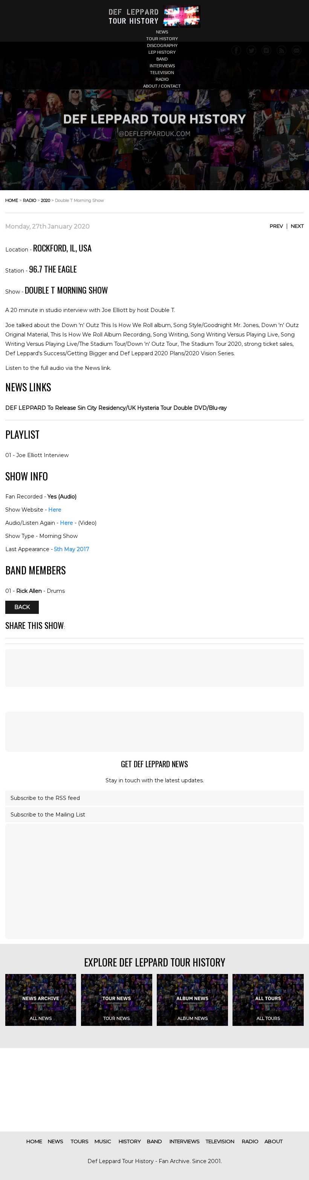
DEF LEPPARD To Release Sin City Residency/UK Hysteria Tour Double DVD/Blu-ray (116, 407)
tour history (162, 38)
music (103, 1141)
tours (80, 1141)
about (274, 1141)
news (162, 32)
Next (297, 226)
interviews (162, 66)
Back (22, 607)
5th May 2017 (71, 549)
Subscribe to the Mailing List (48, 814)
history (130, 1141)
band (162, 59)
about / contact (162, 86)
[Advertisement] (154, 668)
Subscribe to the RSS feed (45, 798)
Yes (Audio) (61, 496)
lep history (162, 52)
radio (162, 79)
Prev (276, 226)
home (11, 200)
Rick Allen (29, 591)
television (162, 72)
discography (162, 45)
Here (54, 509)
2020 (45, 200)
